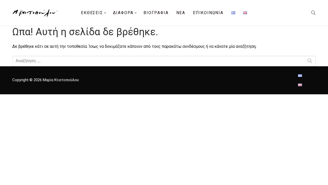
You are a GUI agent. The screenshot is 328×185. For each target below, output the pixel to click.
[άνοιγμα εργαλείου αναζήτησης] (313, 13)
